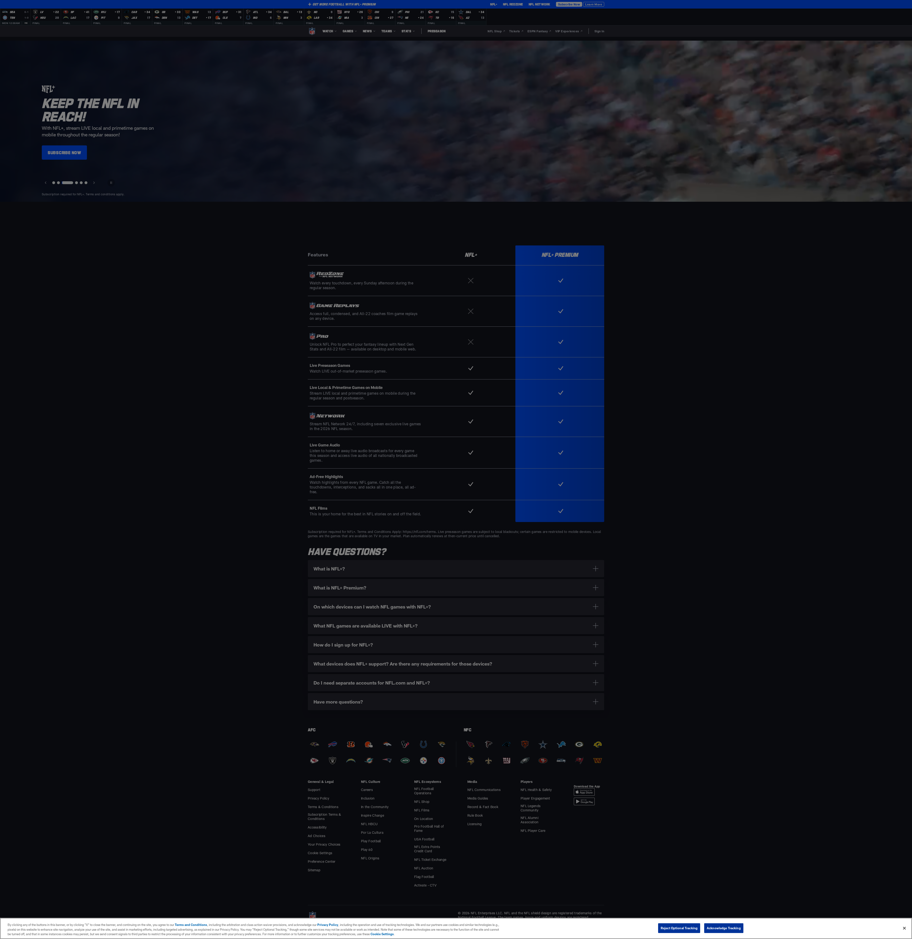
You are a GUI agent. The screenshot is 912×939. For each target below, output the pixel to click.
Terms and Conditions (191, 925)
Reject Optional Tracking (679, 928)
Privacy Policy (327, 925)
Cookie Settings (382, 934)
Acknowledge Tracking (724, 928)
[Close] (904, 928)
